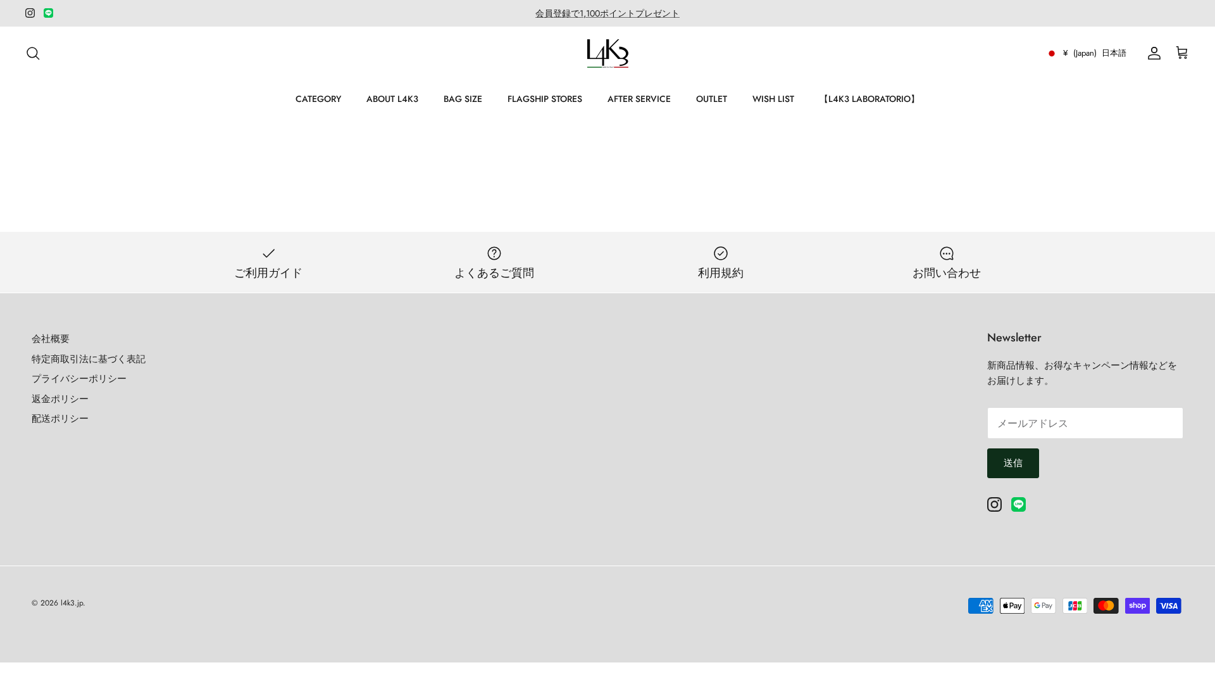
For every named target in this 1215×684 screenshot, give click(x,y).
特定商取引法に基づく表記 (89, 359)
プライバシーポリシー (79, 379)
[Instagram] (30, 13)
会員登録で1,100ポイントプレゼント (607, 13)
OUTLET (711, 98)
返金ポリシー (60, 399)
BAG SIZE (463, 98)
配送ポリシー (60, 419)
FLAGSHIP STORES (545, 98)
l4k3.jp (72, 603)
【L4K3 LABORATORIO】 (869, 98)
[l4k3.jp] (607, 53)
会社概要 (51, 339)
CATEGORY (318, 98)
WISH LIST (773, 98)
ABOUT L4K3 (392, 98)
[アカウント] (1152, 53)
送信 (1013, 463)
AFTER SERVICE (639, 98)
